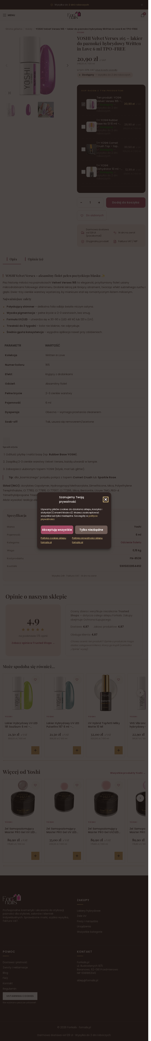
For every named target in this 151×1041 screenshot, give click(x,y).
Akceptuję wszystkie (57, 529)
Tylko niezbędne (91, 529)
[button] (106, 499)
